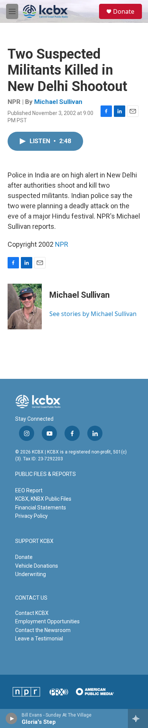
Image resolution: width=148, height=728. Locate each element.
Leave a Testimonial (39, 638)
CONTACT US (31, 598)
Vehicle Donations (36, 566)
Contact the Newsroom (43, 630)
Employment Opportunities (47, 621)
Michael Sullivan (58, 101)
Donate (123, 11)
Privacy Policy (31, 516)
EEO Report (29, 490)
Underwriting (30, 574)
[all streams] (138, 718)
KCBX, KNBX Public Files (43, 499)
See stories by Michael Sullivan (93, 314)
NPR (61, 244)
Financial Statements (40, 507)
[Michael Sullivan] (25, 306)
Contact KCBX (32, 613)
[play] (11, 718)
